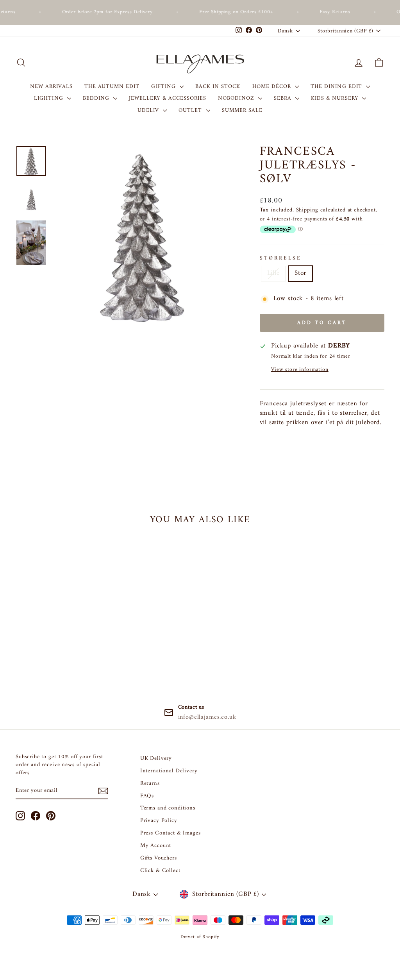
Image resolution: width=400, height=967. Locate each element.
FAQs (147, 796)
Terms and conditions (167, 808)
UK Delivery (156, 758)
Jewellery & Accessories (167, 98)
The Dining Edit (337, 86)
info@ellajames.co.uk (207, 717)
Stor (300, 273)
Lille (273, 273)
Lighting (49, 98)
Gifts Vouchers (158, 858)
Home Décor (272, 86)
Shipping (307, 210)
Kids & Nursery (335, 98)
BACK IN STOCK (218, 86)
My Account (155, 846)
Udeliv (149, 110)
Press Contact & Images (170, 833)
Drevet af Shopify (200, 937)
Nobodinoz (237, 98)
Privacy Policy (158, 821)
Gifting (164, 86)
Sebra (283, 98)
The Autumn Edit (112, 86)
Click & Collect (160, 871)
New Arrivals (51, 86)
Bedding (97, 98)
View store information (300, 370)
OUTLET (191, 110)
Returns (150, 783)
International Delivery (169, 771)
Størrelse (281, 258)
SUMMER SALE (242, 110)
